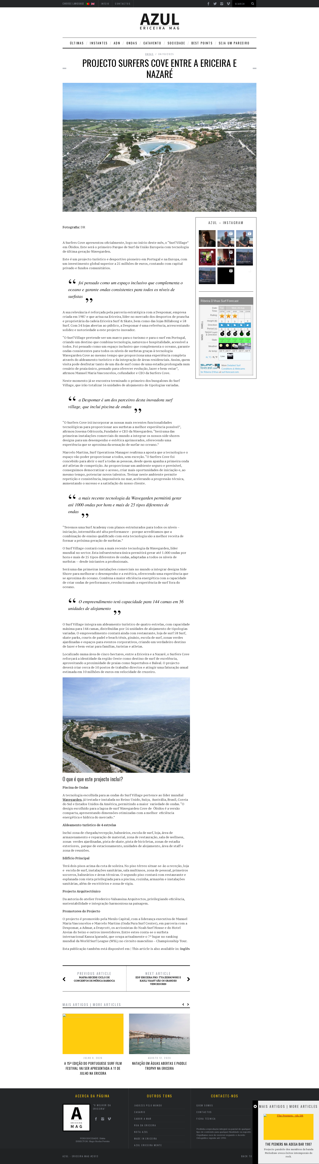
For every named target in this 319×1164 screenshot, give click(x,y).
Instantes (99, 43)
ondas (131, 43)
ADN (117, 43)
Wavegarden (72, 800)
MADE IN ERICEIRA (145, 1138)
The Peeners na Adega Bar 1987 (288, 1144)
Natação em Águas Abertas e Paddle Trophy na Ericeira (159, 1066)
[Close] (255, 1107)
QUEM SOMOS (204, 1105)
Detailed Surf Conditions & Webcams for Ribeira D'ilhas (223, 368)
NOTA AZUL (141, 1131)
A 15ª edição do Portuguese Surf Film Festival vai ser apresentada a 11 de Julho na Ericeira (93, 1068)
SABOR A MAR (142, 1118)
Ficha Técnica (206, 1118)
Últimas (77, 43)
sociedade (176, 43)
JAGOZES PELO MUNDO (148, 1105)
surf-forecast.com (230, 372)
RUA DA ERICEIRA (145, 1125)
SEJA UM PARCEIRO (234, 43)
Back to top (250, 1156)
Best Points (202, 43)
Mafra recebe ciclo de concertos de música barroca (94, 976)
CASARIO (139, 1112)
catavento (152, 43)
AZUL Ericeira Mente (148, 1145)
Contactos (204, 1112)
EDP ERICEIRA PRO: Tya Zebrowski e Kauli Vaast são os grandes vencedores (158, 978)
